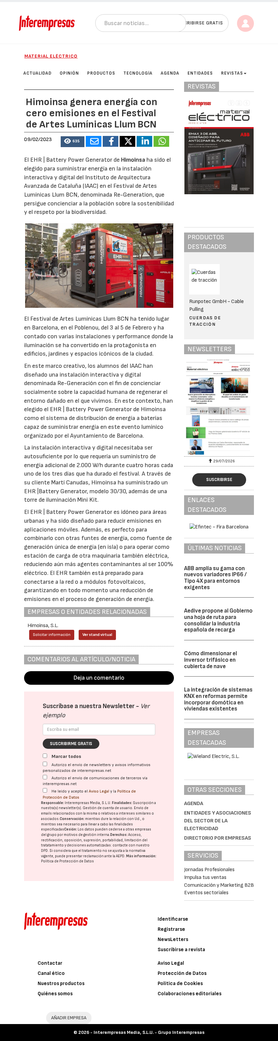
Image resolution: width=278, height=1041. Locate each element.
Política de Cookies (180, 983)
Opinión (69, 73)
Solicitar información (52, 634)
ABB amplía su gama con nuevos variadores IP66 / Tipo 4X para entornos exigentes (215, 578)
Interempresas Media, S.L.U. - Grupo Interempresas (149, 1032)
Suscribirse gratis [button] (199, 23)
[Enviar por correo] (93, 141)
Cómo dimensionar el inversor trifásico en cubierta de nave (210, 659)
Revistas (232, 73)
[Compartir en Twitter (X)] (127, 141)
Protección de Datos (182, 973)
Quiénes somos (55, 993)
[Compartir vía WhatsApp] (161, 141)
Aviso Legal (99, 791)
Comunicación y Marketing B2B (219, 885)
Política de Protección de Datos (67, 861)
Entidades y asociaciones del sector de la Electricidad (217, 821)
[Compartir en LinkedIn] (144, 141)
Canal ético (51, 973)
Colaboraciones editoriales (189, 993)
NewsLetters (173, 939)
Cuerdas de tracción (205, 321)
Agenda (170, 73)
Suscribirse (219, 479)
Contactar (50, 963)
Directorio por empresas (217, 838)
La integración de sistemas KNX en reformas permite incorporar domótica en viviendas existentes (218, 699)
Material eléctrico (51, 56)
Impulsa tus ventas (205, 877)
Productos (101, 73)
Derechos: (118, 835)
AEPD (120, 856)
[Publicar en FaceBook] (110, 141)
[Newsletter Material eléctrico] (219, 406)
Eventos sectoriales (206, 892)
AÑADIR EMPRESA (68, 1018)
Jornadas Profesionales (209, 869)
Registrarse (171, 929)
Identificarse (173, 919)
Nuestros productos (61, 983)
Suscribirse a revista (181, 949)
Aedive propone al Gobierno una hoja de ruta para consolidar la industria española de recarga (218, 620)
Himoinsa (133, 159)
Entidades (200, 73)
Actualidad (37, 73)
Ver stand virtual (97, 634)
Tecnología (138, 73)
